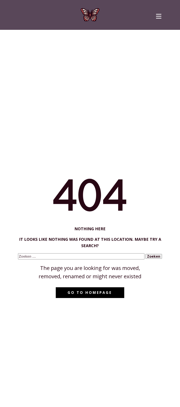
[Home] (90, 14)
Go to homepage (90, 292)
